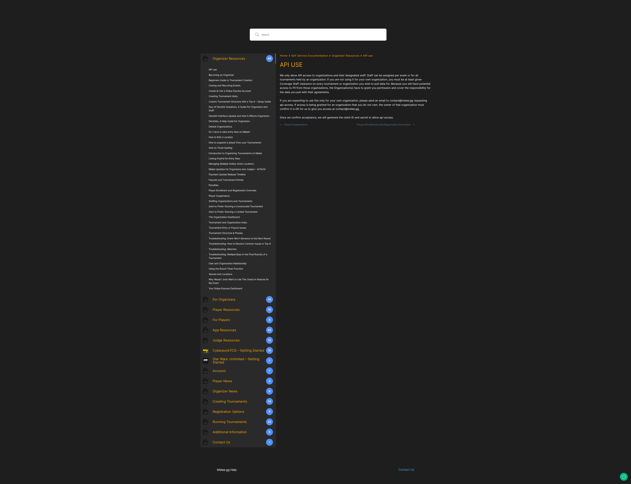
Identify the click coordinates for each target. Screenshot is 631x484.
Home (284, 55)
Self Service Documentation (309, 55)
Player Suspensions (295, 124)
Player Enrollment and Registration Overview (383, 124)
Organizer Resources (345, 55)
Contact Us (406, 469)
